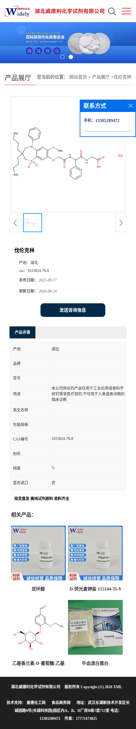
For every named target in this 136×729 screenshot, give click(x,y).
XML (117, 687)
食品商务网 (61, 703)
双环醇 (38, 589)
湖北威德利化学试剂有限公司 (35, 687)
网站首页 (78, 77)
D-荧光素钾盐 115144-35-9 (95, 589)
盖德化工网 (36, 703)
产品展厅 (101, 77)
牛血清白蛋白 (95, 663)
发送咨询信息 (72, 310)
